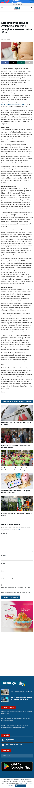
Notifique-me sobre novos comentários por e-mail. (16, 587)
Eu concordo (20, 785)
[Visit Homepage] (17, 8)
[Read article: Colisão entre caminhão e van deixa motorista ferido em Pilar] (17, 503)
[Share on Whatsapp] (21, 62)
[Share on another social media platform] (29, 62)
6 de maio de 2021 (6, 39)
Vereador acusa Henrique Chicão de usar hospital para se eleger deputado (21, 698)
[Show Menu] (2, 8)
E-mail (3, 563)
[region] (17, 1)
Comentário (5, 533)
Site (2, 571)
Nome (3, 555)
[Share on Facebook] (5, 62)
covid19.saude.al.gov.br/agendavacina (12, 104)
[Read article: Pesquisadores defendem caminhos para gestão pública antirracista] (17, 435)
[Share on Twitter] (13, 62)
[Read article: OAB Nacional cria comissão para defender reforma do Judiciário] (17, 413)
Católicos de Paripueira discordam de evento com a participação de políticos (21, 691)
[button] (18, 16)
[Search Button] (32, 8)
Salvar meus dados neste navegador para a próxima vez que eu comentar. (15, 579)
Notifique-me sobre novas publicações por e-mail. (15, 592)
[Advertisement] (17, 653)
